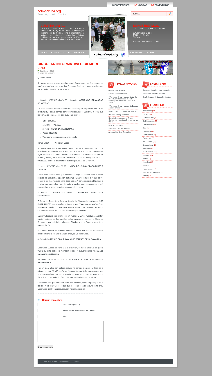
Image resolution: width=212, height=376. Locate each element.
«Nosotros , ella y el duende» (119, 129)
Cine (145, 128)
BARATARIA (136, 52)
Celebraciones (148, 121)
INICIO (43, 52)
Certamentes (148, 124)
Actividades (147, 111)
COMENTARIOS (162, 5)
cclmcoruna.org (49, 11)
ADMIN (150, 52)
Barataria (146, 114)
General (146, 155)
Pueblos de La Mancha (151, 172)
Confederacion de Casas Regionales (157, 97)
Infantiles (146, 162)
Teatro (145, 176)
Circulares (52, 73)
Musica (146, 165)
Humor (145, 159)
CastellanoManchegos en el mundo (156, 90)
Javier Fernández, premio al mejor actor (123, 111)
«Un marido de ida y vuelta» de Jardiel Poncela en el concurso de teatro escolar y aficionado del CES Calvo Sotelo (122, 99)
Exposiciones (148, 145)
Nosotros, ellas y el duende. (118, 115)
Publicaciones (148, 169)
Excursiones (148, 141)
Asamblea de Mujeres (116, 90)
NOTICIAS (142, 5)
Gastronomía (148, 152)
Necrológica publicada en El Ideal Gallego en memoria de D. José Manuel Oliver (123, 120)
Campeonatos (148, 118)
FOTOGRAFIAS (76, 52)
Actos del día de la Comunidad (119, 132)
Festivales (147, 148)
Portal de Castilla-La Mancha (154, 93)
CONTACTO (57, 52)
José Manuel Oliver (115, 125)
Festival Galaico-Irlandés (117, 93)
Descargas (147, 138)
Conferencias (148, 135)
